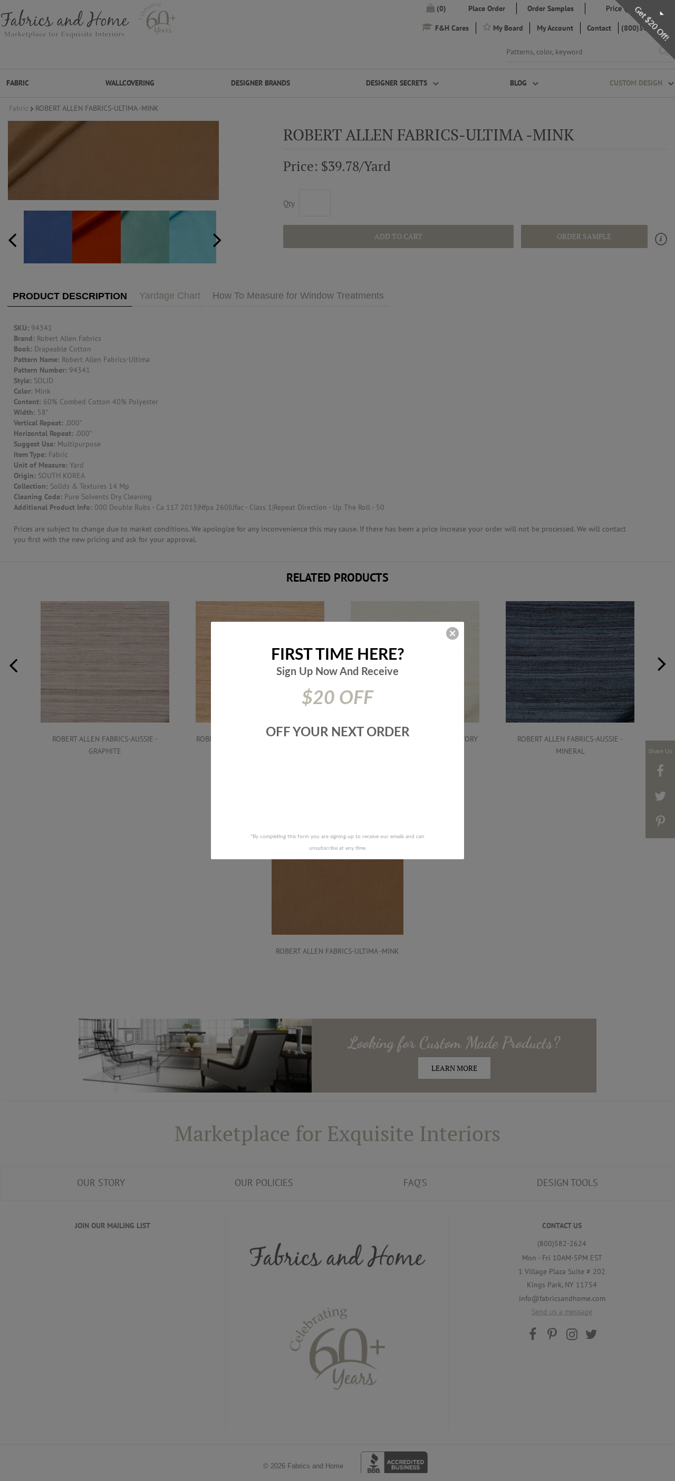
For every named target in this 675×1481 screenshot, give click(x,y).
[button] (452, 633)
